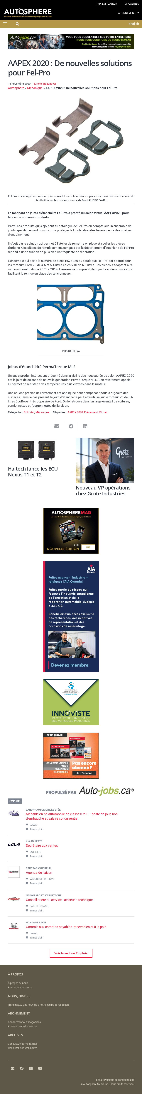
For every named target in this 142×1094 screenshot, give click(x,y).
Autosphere (16, 88)
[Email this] (57, 426)
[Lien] (71, 792)
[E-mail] (12, 1068)
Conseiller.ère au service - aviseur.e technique (59, 900)
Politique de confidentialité (119, 1079)
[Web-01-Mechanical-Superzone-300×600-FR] (71, 670)
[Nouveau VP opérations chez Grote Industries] (105, 460)
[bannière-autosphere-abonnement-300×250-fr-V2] (71, 777)
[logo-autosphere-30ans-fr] (27, 12)
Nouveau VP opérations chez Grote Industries (103, 490)
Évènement (91, 412)
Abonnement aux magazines (24, 1022)
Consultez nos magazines (22, 1043)
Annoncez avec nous (20, 987)
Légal (99, 1079)
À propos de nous (18, 983)
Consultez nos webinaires (22, 1048)
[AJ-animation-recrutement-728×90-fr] (71, 48)
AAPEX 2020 (75, 412)
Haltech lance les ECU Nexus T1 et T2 (33, 471)
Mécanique (35, 88)
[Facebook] (21, 1068)
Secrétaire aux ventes (42, 845)
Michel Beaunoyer (45, 83)
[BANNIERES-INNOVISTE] (71, 724)
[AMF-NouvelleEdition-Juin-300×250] (71, 553)
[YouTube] (40, 1068)
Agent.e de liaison (39, 872)
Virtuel (103, 412)
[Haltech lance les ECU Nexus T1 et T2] (37, 451)
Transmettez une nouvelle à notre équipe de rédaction (38, 1004)
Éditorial (29, 412)
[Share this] (71, 426)
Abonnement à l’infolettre (22, 1026)
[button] (138, 12)
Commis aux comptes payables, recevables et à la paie (66, 927)
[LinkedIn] (31, 1068)
